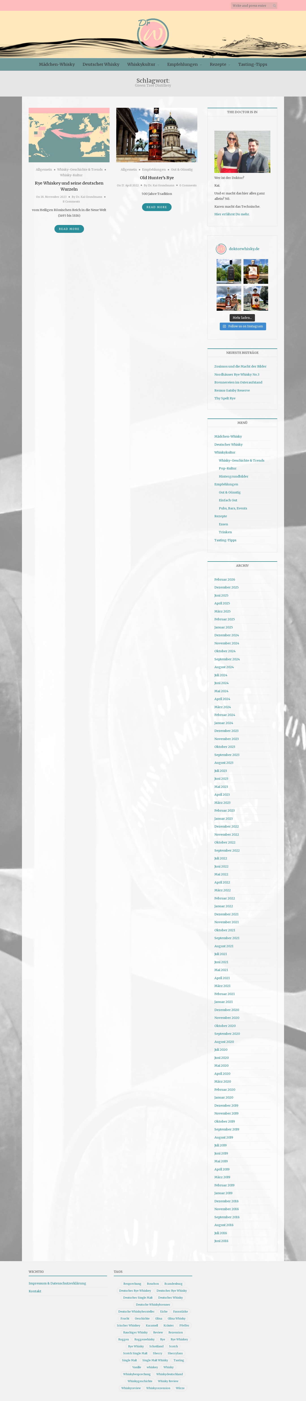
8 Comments (71, 201)
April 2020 (222, 1074)
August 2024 (224, 667)
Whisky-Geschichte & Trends (80, 169)
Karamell (152, 1325)
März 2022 (222, 890)
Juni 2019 (221, 1153)
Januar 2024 (223, 723)
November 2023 (226, 739)
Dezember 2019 (226, 1106)
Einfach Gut (228, 500)
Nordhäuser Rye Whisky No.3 (236, 374)
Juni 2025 (221, 595)
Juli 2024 (220, 675)
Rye (162, 1339)
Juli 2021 (220, 954)
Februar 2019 (224, 1185)
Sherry (157, 1353)
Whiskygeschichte (140, 1381)
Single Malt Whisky (155, 1360)
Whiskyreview (131, 1388)
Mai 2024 (221, 691)
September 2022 (227, 850)
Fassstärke (180, 1311)
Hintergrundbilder (233, 476)
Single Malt (129, 1360)
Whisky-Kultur (71, 175)
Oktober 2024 (225, 651)
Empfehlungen (182, 64)
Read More (69, 229)
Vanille (136, 1367)
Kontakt (35, 1291)
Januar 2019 (223, 1193)
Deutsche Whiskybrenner (153, 1304)
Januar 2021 (223, 1002)
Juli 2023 (220, 771)
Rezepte (218, 64)
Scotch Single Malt (135, 1353)
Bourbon (153, 1283)
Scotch (173, 1346)
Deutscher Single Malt (138, 1297)
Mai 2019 (221, 1161)
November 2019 (226, 1113)
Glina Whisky (176, 1318)
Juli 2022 (220, 858)
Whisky (169, 1367)
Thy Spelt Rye (224, 398)
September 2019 (226, 1129)
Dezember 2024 (226, 635)
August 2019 (223, 1137)
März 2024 (222, 707)
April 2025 (222, 603)
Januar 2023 (223, 819)
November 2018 (226, 1209)
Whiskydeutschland (169, 1374)
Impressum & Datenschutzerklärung (57, 1283)
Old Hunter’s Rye (157, 177)
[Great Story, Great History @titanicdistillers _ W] (229, 271)
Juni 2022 (221, 866)
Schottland (156, 1346)
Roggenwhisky (144, 1339)
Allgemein (44, 169)
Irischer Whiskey (128, 1325)
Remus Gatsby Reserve (232, 390)
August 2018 (223, 1225)
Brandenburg (173, 1283)
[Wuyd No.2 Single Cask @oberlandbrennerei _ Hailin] (256, 271)
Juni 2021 (221, 962)
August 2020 (224, 1042)
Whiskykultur (141, 64)
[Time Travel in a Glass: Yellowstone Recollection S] (229, 298)
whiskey (152, 1367)
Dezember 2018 (226, 1201)
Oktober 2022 (224, 842)
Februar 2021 (224, 994)
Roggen (123, 1339)
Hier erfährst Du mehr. (232, 214)
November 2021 (226, 922)
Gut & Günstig (182, 169)
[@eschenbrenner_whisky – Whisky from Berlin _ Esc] (256, 298)
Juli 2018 (220, 1233)
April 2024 (222, 699)
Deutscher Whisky (101, 64)
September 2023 (226, 755)
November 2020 (226, 1018)
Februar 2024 (224, 715)
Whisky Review (168, 1381)
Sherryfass (175, 1353)
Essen (223, 524)
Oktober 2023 (224, 747)
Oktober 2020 (225, 1026)
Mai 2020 (221, 1066)
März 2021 (222, 986)
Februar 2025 (224, 619)
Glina (158, 1318)
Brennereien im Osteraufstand (238, 382)
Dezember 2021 (226, 914)
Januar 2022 (223, 906)
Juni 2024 (221, 683)
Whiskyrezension (158, 1388)
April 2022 (222, 882)
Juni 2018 (221, 1241)
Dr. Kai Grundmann (89, 196)
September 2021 (226, 938)
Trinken (225, 532)
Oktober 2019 (224, 1121)
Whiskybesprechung (137, 1374)
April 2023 (222, 795)
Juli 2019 (220, 1145)
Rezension (175, 1332)
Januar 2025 (223, 627)
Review (158, 1332)
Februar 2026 (224, 579)
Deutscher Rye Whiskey (135, 1290)
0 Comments (188, 185)
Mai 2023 (221, 787)
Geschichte (142, 1318)
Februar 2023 (224, 810)
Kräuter (169, 1325)
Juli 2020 (220, 1050)
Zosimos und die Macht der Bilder (240, 366)
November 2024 (226, 643)
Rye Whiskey (179, 1339)
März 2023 (222, 803)
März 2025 (222, 611)
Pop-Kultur (228, 468)
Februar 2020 (224, 1090)
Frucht (125, 1318)
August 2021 (223, 946)
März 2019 (222, 1177)
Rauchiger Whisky (135, 1332)
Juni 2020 (221, 1058)
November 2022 (226, 835)
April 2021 (222, 978)
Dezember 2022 (226, 826)
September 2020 (227, 1034)
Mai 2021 (221, 970)
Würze (180, 1388)
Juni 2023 (221, 779)
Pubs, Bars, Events (233, 508)
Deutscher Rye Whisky (172, 1290)
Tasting (179, 1360)
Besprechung (132, 1283)
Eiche (164, 1311)
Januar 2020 (223, 1097)
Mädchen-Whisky (57, 64)
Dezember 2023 (226, 731)
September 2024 (227, 659)
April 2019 (222, 1169)
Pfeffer (184, 1325)
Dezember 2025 (226, 587)
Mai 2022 (221, 874)
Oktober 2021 (224, 930)
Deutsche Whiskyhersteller (136, 1311)
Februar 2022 (224, 898)
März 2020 (222, 1081)
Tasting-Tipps (252, 64)
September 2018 (226, 1217)
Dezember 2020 (226, 1010)
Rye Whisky (136, 1346)
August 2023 (223, 763)
